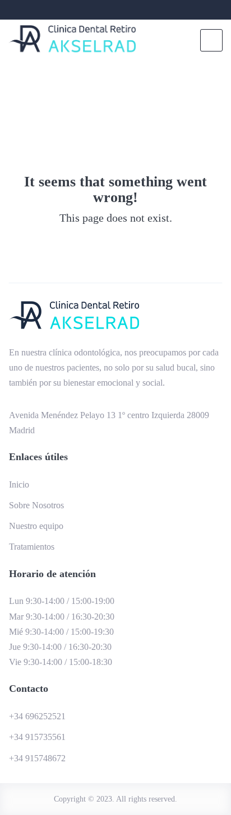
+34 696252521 (37, 716)
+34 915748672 (37, 758)
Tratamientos (31, 546)
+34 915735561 (37, 737)
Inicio (19, 484)
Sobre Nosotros (36, 505)
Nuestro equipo (36, 526)
